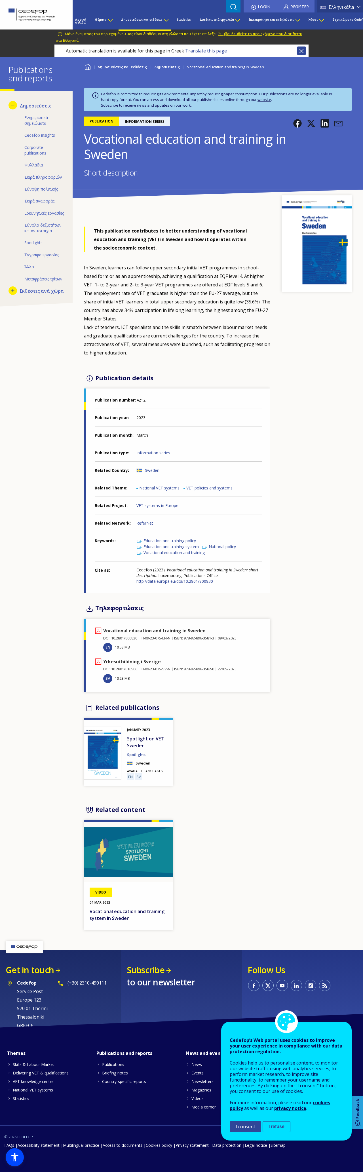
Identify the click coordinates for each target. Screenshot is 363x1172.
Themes (16, 1053)
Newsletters (202, 1081)
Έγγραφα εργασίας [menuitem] (41, 254)
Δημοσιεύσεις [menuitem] (35, 106)
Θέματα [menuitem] (100, 20)
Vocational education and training (174, 552)
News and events (205, 1053)
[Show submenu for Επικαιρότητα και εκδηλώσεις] (297, 20)
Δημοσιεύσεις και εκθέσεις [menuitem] (141, 20)
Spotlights (136, 754)
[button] (297, 123)
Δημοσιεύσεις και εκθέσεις (122, 66)
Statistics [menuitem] (184, 20)
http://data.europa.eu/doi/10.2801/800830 (174, 581)
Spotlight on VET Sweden (145, 742)
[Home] (32, 14)
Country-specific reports (124, 1081)
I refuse (276, 1126)
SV (107, 678)
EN (107, 647)
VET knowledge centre (33, 1081)
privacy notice (290, 1108)
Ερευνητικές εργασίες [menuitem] (44, 213)
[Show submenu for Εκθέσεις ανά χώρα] (13, 290)
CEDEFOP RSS (324, 985)
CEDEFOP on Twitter (268, 985)
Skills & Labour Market (33, 1064)
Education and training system (171, 546)
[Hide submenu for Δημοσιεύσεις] (13, 105)
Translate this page (206, 51)
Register (299, 6)
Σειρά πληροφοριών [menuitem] (43, 177)
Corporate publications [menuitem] (35, 150)
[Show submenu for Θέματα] (110, 20)
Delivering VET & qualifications (41, 1073)
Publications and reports (124, 1053)
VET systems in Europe (157, 505)
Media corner (203, 1107)
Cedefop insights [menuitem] (39, 135)
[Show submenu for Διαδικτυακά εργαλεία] (237, 20)
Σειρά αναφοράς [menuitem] (39, 201)
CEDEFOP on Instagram (310, 985)
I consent (245, 1127)
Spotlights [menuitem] (33, 242)
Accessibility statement (39, 1145)
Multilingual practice (81, 1145)
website (264, 99)
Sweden (152, 470)
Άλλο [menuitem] (29, 266)
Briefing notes (115, 1073)
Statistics (21, 1098)
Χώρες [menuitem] (313, 20)
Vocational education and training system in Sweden (127, 914)
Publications (113, 1064)
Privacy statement (192, 1145)
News (196, 1064)
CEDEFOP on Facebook (253, 985)
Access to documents (122, 1145)
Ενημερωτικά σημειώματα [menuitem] (36, 120)
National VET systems (159, 488)
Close (301, 51)
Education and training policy (169, 540)
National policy (222, 546)
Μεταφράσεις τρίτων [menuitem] (43, 279)
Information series (153, 452)
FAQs (9, 1145)
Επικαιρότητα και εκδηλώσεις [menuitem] (271, 20)
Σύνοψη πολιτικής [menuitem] (41, 189)
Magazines (201, 1090)
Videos (197, 1098)
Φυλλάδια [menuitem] (33, 165)
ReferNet (144, 523)
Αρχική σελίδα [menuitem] (80, 21)
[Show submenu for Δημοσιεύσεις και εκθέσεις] (166, 20)
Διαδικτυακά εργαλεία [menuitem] (217, 20)
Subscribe (109, 105)
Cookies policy (159, 1145)
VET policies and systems (209, 488)
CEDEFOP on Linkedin (296, 985)
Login (264, 6)
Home (87, 66)
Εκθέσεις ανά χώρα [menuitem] (42, 291)
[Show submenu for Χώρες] (321, 20)
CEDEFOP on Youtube (282, 985)
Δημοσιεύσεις (167, 66)
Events (197, 1073)
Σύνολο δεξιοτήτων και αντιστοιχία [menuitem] (43, 227)
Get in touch (30, 970)
